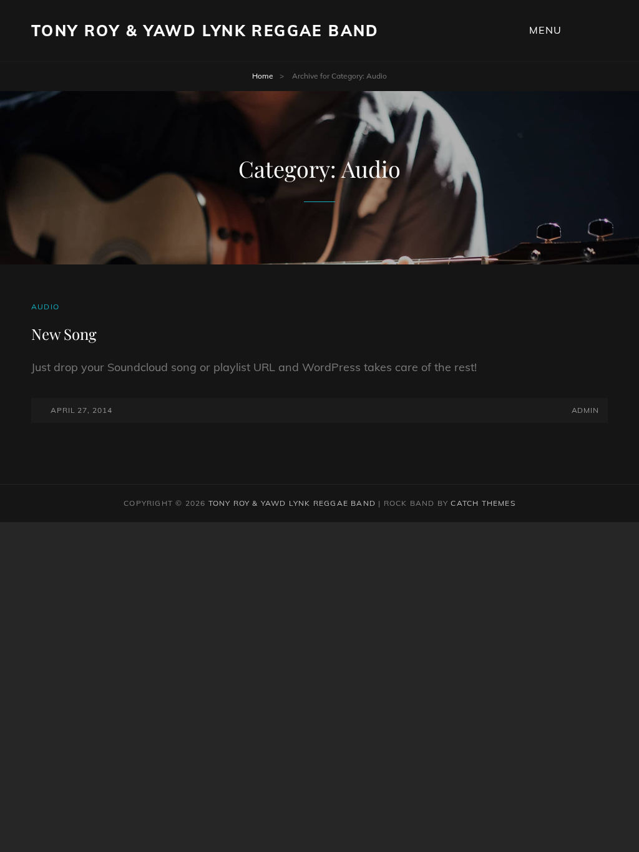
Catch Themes (483, 503)
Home (262, 75)
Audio (45, 306)
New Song (64, 334)
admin (585, 410)
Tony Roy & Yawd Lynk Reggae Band (205, 30)
